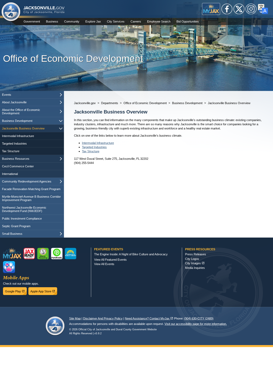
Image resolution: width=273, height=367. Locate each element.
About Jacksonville (14, 102)
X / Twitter (239, 9)
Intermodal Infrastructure (18, 136)
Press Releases (195, 254)
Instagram (251, 9)
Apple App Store (43, 290)
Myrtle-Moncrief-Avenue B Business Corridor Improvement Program (31, 198)
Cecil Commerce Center (18, 166)
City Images (195, 263)
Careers (136, 21)
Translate (263, 9)
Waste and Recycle (43, 253)
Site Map (75, 318)
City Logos (192, 258)
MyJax (211, 9)
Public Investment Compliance (22, 218)
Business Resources (15, 158)
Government (32, 21)
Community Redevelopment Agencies (26, 181)
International (10, 174)
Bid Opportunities (187, 21)
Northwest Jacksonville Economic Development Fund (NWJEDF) (24, 209)
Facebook (227, 9)
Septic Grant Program (16, 226)
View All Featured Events (110, 259)
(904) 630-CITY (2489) (198, 318)
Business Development (17, 120)
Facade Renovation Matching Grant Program (31, 189)
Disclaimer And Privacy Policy (103, 318)
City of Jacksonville (11, 12)
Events (6, 94)
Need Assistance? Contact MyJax (149, 318)
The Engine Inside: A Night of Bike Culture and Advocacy (131, 254)
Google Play (16, 290)
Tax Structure (10, 151)
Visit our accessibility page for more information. (195, 324)
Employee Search (158, 21)
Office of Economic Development (145, 103)
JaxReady (29, 253)
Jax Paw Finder (9, 267)
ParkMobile (57, 253)
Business (52, 21)
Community (71, 21)
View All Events (104, 264)
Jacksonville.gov (85, 103)
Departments (109, 103)
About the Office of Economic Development (21, 111)
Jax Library (71, 253)
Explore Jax (93, 21)
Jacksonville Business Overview (23, 128)
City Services (116, 21)
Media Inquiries (195, 267)
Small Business (12, 233)
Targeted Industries (14, 143)
